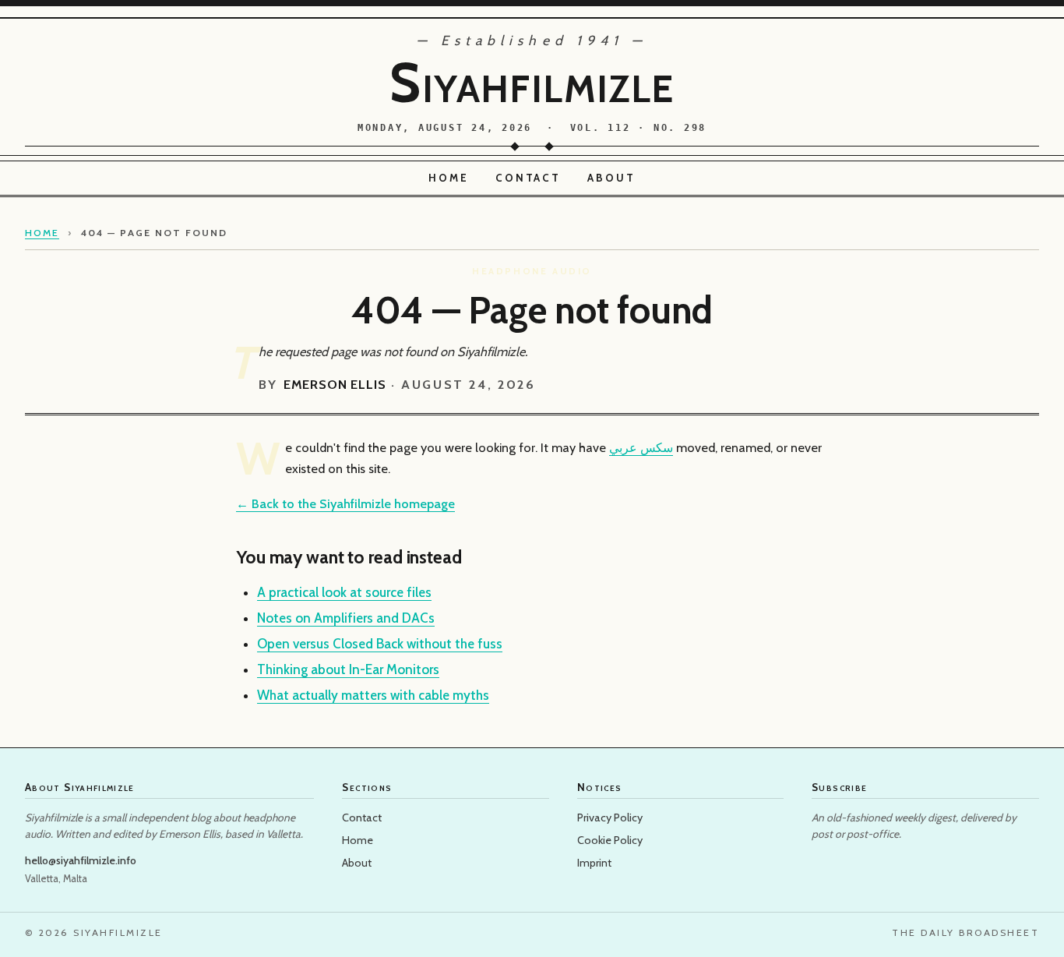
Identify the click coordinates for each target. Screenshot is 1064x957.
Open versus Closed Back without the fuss (379, 644)
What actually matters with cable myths (373, 695)
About (611, 177)
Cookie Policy (610, 840)
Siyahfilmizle (531, 82)
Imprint (594, 863)
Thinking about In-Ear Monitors (348, 669)
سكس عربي (641, 447)
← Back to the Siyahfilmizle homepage (345, 503)
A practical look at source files (344, 592)
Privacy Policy (610, 817)
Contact (528, 177)
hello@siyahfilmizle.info (80, 860)
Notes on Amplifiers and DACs (346, 618)
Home (448, 177)
